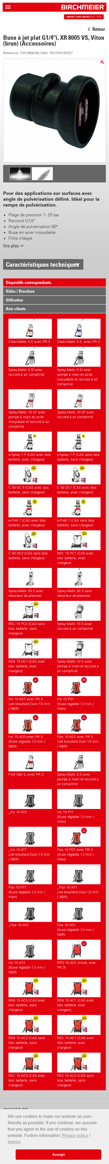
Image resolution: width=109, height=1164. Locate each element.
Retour (98, 29)
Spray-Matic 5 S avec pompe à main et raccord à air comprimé (78, 779)
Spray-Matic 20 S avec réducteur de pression (25, 593)
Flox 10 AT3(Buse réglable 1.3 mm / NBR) (75, 930)
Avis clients (16, 308)
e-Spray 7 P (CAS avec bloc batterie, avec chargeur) (29, 457)
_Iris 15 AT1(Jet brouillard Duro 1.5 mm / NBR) (29, 854)
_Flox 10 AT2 (18, 925)
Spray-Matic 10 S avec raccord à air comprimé (75, 626)
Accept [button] (58, 1154)
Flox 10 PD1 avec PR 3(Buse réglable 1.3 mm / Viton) (75, 854)
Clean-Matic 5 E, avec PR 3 (78, 342)
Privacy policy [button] (75, 1135)
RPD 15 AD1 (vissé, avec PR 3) (76, 965)
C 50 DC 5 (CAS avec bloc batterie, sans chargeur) (28, 489)
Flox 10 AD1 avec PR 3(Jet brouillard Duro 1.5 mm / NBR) (78, 741)
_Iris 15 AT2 (17, 812)
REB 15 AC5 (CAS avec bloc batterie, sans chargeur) (26, 1005)
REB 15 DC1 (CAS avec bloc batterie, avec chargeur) (26, 666)
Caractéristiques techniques (42, 264)
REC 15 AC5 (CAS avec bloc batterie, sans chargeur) (26, 1080)
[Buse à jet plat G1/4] (102, 62)
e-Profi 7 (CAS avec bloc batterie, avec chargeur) (27, 522)
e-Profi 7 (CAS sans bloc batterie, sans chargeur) (76, 522)
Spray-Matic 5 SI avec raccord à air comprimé (26, 372)
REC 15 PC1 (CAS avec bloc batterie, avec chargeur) (75, 558)
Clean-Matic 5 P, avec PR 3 (29, 342)
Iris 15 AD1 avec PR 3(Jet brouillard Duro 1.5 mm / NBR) (29, 704)
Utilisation (14, 300)
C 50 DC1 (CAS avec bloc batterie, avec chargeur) (77, 489)
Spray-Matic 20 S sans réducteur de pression (74, 593)
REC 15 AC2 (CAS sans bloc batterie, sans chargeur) (75, 1080)
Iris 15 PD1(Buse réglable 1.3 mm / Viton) (75, 704)
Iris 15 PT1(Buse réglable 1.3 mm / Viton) (75, 817)
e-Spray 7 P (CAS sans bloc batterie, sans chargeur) (78, 457)
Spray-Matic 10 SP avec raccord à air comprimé (75, 414)
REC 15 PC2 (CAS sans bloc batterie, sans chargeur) (26, 628)
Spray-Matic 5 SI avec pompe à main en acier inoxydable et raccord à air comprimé (77, 377)
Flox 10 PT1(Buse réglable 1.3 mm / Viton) (26, 892)
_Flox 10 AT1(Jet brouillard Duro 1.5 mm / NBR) (78, 892)
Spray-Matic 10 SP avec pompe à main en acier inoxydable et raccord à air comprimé (28, 419)
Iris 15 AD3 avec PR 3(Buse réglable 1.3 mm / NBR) (26, 741)
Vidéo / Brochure (20, 291)
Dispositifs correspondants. (29, 282)
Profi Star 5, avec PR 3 (25, 774)
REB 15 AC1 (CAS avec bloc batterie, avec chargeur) (75, 1005)
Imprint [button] (14, 1142)
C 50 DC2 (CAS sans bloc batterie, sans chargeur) (28, 555)
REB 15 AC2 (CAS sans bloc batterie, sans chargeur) (26, 1042)
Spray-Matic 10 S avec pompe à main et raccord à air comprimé (78, 666)
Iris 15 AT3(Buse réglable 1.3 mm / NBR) (26, 967)
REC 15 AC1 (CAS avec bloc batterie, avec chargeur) (75, 1042)
